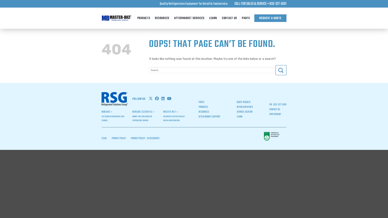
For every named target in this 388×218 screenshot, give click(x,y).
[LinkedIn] (163, 99)
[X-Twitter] (151, 99)
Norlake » (107, 112)
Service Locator (245, 112)
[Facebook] (157, 99)
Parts (246, 18)
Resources (162, 18)
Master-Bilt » (170, 112)
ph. (271, 104)
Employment (275, 114)
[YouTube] (169, 99)
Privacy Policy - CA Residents (145, 138)
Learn (213, 18)
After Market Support (209, 117)
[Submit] (281, 70)
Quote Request (244, 102)
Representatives (245, 107)
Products (143, 18)
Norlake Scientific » (143, 112)
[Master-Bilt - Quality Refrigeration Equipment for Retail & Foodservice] (117, 18)
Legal (104, 138)
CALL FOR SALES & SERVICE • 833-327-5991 (260, 4)
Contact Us (229, 18)
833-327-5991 (279, 104)
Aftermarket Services (189, 18)
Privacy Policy (119, 138)
